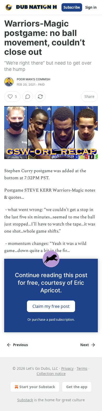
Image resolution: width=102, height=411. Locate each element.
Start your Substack (37, 386)
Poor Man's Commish (33, 79)
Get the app (76, 386)
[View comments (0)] (27, 96)
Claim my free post (51, 306)
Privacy (67, 368)
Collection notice (51, 373)
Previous (20, 344)
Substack (25, 399)
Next (84, 344)
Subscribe (72, 7)
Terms (82, 368)
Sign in (91, 7)
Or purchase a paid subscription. (51, 319)
